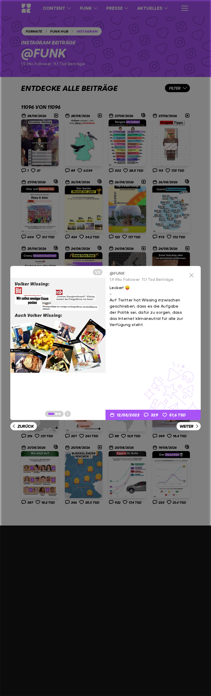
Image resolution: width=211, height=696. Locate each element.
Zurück (25, 426)
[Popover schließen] (191, 275)
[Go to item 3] (59, 414)
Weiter (187, 426)
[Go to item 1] (51, 414)
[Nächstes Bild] (68, 414)
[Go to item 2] (56, 414)
